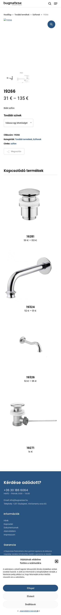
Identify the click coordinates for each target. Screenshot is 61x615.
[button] (56, 561)
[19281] (30, 204)
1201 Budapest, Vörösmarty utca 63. (30, 504)
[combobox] (18, 123)
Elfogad (30, 588)
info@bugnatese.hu (19, 500)
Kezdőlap (7, 15)
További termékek (22, 15)
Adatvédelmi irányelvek (29, 611)
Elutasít (30, 596)
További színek (12, 115)
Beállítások (30, 604)
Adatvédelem (10, 531)
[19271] (30, 416)
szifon (13, 143)
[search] (50, 3)
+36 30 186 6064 (16, 490)
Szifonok (36, 15)
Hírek (6, 520)
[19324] (30, 275)
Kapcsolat (8, 524)
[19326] (30, 345)
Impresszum (9, 534)
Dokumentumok (11, 527)
